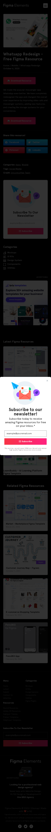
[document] (25, 416)
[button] (47, 381)
